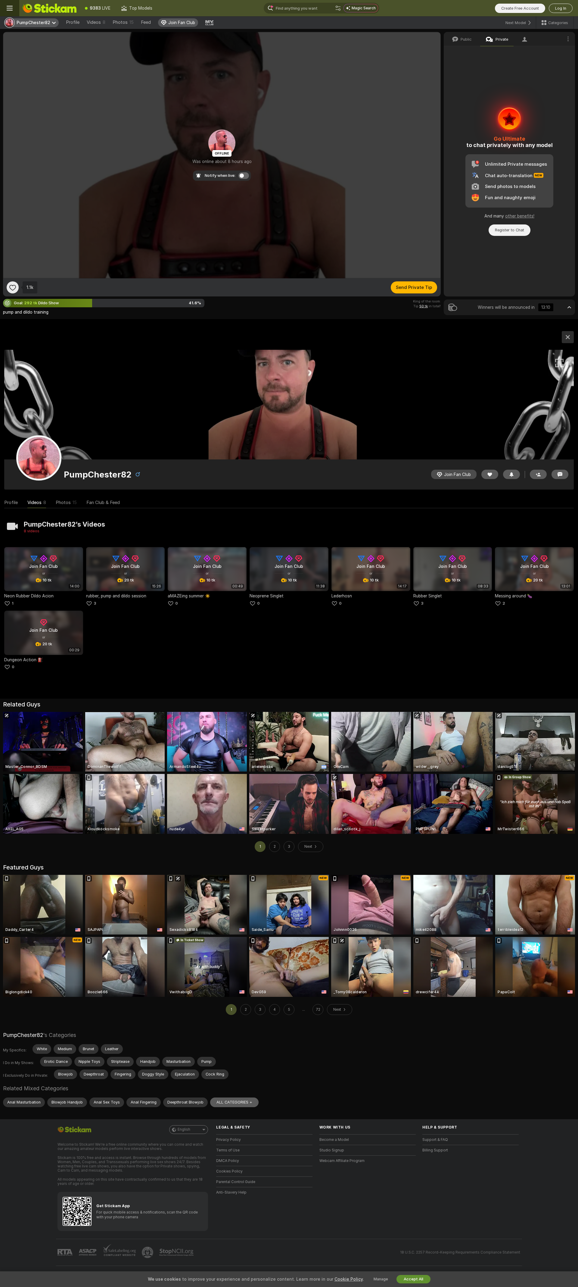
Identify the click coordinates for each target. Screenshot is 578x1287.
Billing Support (435, 1150)
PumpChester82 (23, 1035)
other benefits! (519, 216)
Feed (146, 22)
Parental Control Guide (235, 1182)
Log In (560, 8)
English (184, 1129)
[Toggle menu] (9, 8)
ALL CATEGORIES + (234, 1102)
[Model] (568, 337)
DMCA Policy (227, 1161)
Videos (96, 22)
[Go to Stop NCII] (177, 1252)
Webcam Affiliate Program (342, 1161)
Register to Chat (509, 230)
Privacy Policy (228, 1140)
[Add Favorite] (13, 287)
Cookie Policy (348, 1279)
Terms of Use (228, 1150)
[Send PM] (560, 474)
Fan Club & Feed (103, 502)
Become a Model (334, 1140)
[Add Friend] (538, 474)
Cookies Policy (229, 1171)
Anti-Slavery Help (231, 1192)
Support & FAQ (435, 1140)
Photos (123, 22)
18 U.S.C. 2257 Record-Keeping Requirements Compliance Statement (460, 1252)
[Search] (338, 8)
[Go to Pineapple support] (148, 1252)
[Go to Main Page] (49, 8)
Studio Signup (331, 1150)
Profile (72, 22)
